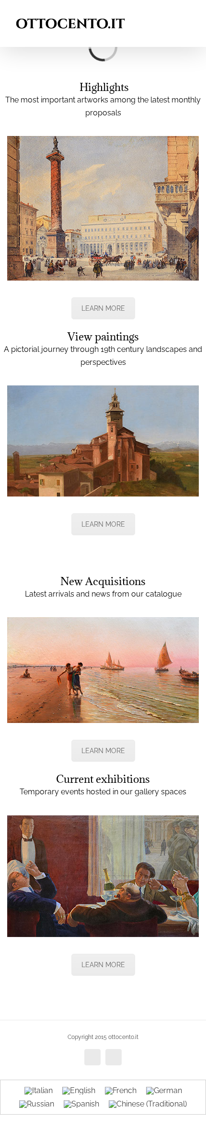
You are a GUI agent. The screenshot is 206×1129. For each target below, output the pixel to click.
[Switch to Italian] (38, 1090)
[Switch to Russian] (36, 1104)
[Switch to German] (164, 1090)
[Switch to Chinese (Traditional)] (148, 1104)
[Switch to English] (78, 1090)
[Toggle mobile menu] (188, 15)
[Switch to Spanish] (81, 1104)
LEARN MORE (103, 308)
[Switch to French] (120, 1090)
